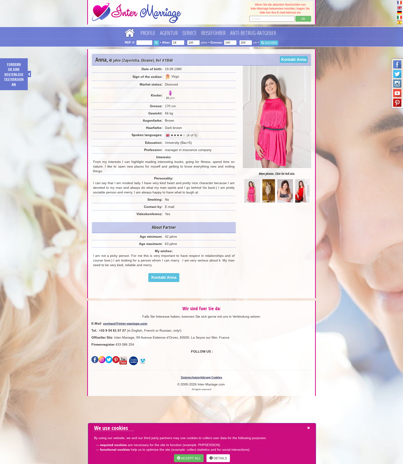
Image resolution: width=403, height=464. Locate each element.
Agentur (169, 33)
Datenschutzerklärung (196, 377)
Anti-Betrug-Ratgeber (253, 33)
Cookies (216, 377)
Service (189, 33)
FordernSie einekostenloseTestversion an (14, 74)
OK (303, 19)
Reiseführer (213, 33)
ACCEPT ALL (190, 458)
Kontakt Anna (293, 59)
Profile (148, 33)
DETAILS (220, 458)
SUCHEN (270, 43)
